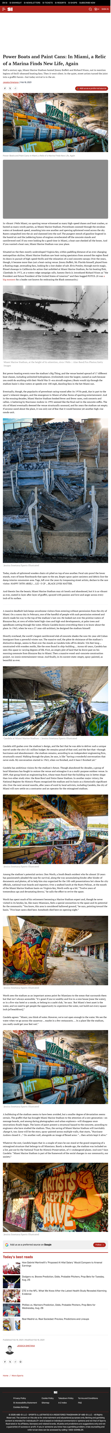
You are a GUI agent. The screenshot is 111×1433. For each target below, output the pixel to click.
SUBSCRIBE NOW (87, 3)
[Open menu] (4, 9)
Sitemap (45, 1403)
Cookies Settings (21, 1407)
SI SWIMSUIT (16, 3)
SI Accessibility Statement (25, 1403)
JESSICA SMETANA (26, 1346)
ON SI (4, 3)
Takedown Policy (65, 1398)
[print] (20, 1362)
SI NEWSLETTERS (32, 3)
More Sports (17, 1376)
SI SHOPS (72, 3)
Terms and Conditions (88, 1398)
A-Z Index (62, 1403)
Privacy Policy (19, 1398)
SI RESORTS (60, 3)
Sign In (105, 9)
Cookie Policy (48, 1398)
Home (5, 1376)
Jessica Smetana (11, 82)
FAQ (80, 1403)
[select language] (96, 9)
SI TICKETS (47, 3)
